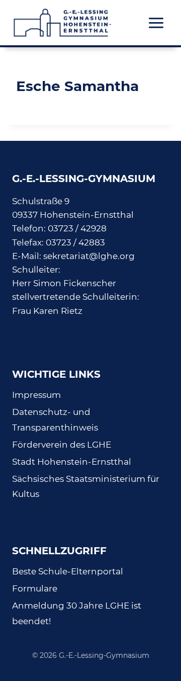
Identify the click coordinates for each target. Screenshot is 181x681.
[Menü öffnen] (156, 22)
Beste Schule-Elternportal (67, 571)
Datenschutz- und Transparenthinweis (55, 420)
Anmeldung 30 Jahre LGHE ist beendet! (76, 613)
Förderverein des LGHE (61, 445)
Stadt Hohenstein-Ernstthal (71, 462)
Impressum (36, 395)
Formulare (34, 588)
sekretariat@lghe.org (89, 256)
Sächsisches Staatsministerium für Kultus (85, 486)
